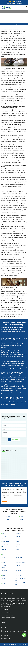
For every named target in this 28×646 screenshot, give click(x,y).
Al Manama (4, 570)
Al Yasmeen (18, 544)
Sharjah (21, 519)
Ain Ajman (4, 536)
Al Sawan (17, 541)
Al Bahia (3, 552)
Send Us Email (7, 638)
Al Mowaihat (4, 573)
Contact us (3, 622)
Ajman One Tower (5, 544)
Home (2, 24)
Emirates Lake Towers (20, 562)
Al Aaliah (4, 549)
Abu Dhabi (8, 516)
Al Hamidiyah (4, 559)
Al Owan (4, 581)
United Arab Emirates (17, 3)
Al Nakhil (4, 575)
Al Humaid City (5, 565)
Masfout (17, 573)
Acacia (3, 533)
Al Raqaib (4, 583)
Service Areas (4, 625)
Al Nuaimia (4, 578)
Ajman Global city (5, 541)
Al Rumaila (18, 538)
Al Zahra (17, 546)
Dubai (21, 516)
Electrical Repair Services (7, 615)
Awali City (18, 554)
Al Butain (4, 557)
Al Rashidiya (18, 533)
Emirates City (18, 559)
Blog (2, 620)
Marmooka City (19, 570)
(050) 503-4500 (7, 635)
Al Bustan (4, 554)
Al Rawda (18, 536)
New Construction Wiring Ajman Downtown (15, 24)
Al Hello (3, 562)
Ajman (8, 519)
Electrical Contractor (6, 612)
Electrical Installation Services (8, 617)
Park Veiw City (19, 575)
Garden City (18, 565)
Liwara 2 (17, 567)
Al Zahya (17, 549)
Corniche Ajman (19, 557)
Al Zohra (17, 552)
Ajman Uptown (5, 546)
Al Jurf (3, 567)
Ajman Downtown (5, 538)
